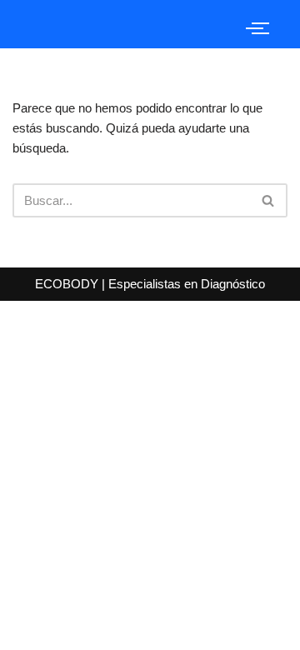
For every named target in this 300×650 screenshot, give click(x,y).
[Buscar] (269, 200)
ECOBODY (68, 284)
